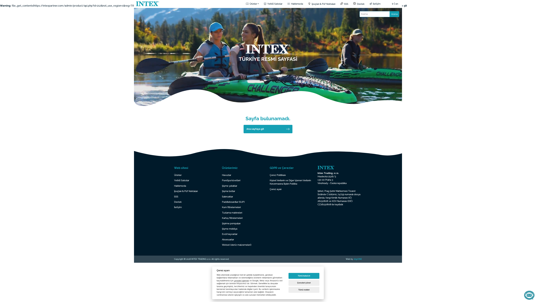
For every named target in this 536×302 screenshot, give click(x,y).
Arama (394, 14)
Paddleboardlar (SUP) (233, 202)
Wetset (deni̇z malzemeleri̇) (236, 245)
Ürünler (253, 4)
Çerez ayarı (276, 189)
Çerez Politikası (278, 175)
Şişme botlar (228, 191)
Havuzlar (226, 175)
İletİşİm (376, 4)
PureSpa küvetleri (231, 180)
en (396, 4)
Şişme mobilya (229, 228)
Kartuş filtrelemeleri (232, 218)
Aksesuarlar (228, 239)
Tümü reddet (304, 290)
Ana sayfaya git (255, 129)
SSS (346, 4)
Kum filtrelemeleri (231, 207)
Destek (360, 4)
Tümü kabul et (304, 276)
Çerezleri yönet (304, 283)
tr (392, 4)
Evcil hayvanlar (229, 234)
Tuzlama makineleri (232, 212)
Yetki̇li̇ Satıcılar (274, 4)
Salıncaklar (227, 196)
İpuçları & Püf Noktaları (323, 4)
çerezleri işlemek (241, 280)
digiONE (358, 259)
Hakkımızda (296, 4)
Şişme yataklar (229, 186)
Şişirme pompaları (231, 223)
